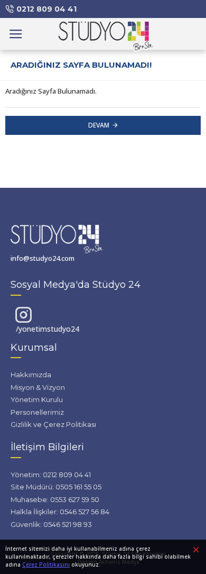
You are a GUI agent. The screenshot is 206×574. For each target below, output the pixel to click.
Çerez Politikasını (46, 564)
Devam (98, 125)
